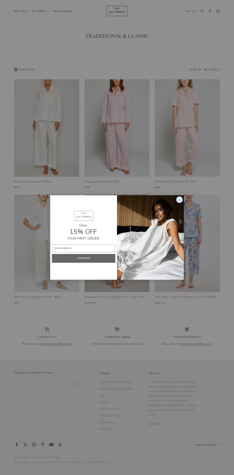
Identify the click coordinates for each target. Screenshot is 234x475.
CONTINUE (83, 258)
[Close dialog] (179, 200)
